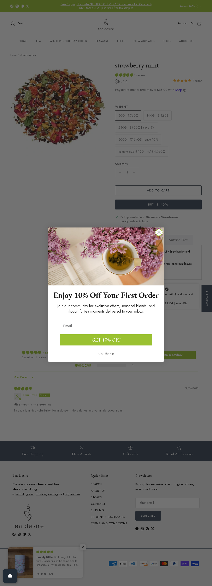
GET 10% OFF (106, 340)
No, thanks (106, 353)
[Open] (10, 576)
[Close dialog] (159, 232)
